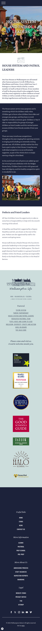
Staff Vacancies (21, 572)
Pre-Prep (21, 554)
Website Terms (21, 593)
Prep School (21, 550)
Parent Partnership (21, 313)
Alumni (20, 543)
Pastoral (29, 296)
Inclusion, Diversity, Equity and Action (21, 324)
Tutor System (21, 310)
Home (11, 296)
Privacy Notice (21, 597)
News (21, 525)
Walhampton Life (20, 296)
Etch (23, 625)
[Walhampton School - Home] (21, 499)
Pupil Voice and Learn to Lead (21, 321)
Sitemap (21, 605)
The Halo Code (21, 330)
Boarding (21, 579)
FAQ (21, 601)
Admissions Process (21, 568)
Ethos (21, 521)
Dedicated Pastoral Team (21, 319)
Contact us (21, 529)
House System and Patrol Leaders (21, 316)
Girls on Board (21, 327)
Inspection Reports (21, 576)
